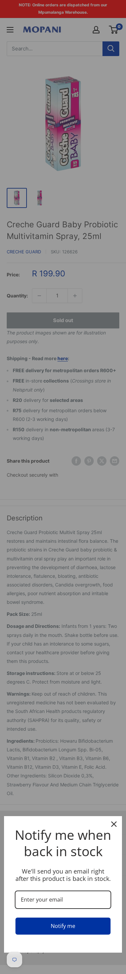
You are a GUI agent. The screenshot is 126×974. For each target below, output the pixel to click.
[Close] (114, 824)
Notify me (63, 926)
